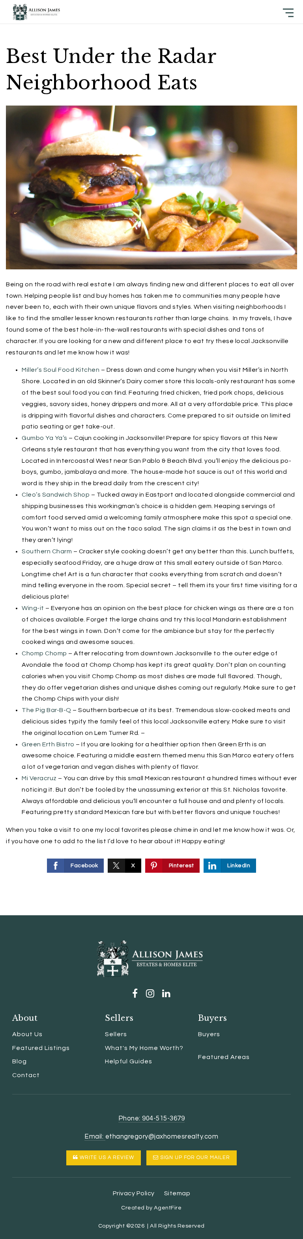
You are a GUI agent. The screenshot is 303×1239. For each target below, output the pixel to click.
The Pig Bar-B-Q (46, 710)
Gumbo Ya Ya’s (45, 438)
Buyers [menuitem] (209, 1034)
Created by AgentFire (151, 1208)
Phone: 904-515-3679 (151, 1118)
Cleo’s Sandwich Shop (56, 495)
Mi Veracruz (39, 778)
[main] (151, 457)
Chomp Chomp (44, 653)
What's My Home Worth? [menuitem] (144, 1048)
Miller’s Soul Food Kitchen (60, 370)
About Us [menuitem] (27, 1034)
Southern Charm (47, 551)
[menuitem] (198, 1046)
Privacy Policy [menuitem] (134, 1193)
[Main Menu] (288, 13)
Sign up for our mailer (194, 1157)
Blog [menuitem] (19, 1061)
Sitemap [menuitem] (177, 1193)
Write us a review (106, 1157)
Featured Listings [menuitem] (41, 1048)
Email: (94, 1136)
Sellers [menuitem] (116, 1034)
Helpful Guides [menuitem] (128, 1061)
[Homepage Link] (36, 11)
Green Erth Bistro (48, 744)
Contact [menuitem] (26, 1075)
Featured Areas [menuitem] (224, 1057)
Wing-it (33, 608)
